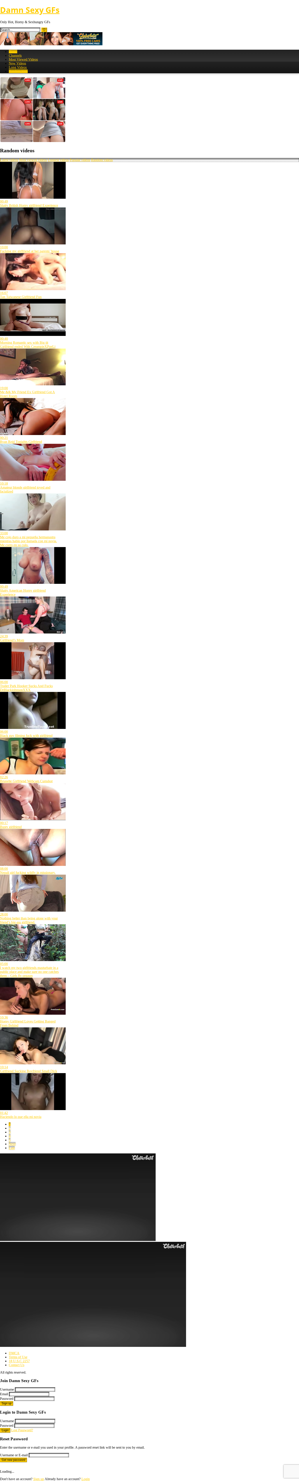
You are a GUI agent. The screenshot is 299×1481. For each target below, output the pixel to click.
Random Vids (18, 71)
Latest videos (9, 160)
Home (13, 51)
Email (4, 1394)
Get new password (13, 1460)
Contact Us (16, 1365)
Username (7, 1389)
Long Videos (18, 67)
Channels (15, 55)
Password (6, 1398)
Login (5, 1430)
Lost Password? (22, 1430)
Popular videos (80, 160)
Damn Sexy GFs (30, 10)
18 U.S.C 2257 (19, 1361)
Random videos (102, 160)
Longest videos (58, 160)
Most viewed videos (33, 160)
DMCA (14, 1353)
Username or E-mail (14, 1455)
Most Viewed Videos (23, 59)
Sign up (6, 1403)
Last (12, 1148)
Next (12, 1144)
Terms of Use (18, 1357)
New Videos (17, 63)
